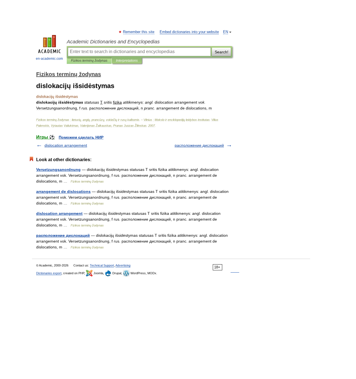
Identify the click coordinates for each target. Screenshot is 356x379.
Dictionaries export (48, 273)
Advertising (122, 265)
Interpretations (127, 61)
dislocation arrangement (65, 145)
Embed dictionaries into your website (189, 32)
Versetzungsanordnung (58, 169)
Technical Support (102, 265)
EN (225, 32)
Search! (221, 52)
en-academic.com (49, 59)
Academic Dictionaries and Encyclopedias (113, 41)
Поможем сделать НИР (81, 137)
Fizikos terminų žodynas (89, 61)
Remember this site (138, 32)
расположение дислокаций (199, 145)
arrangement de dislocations (63, 191)
